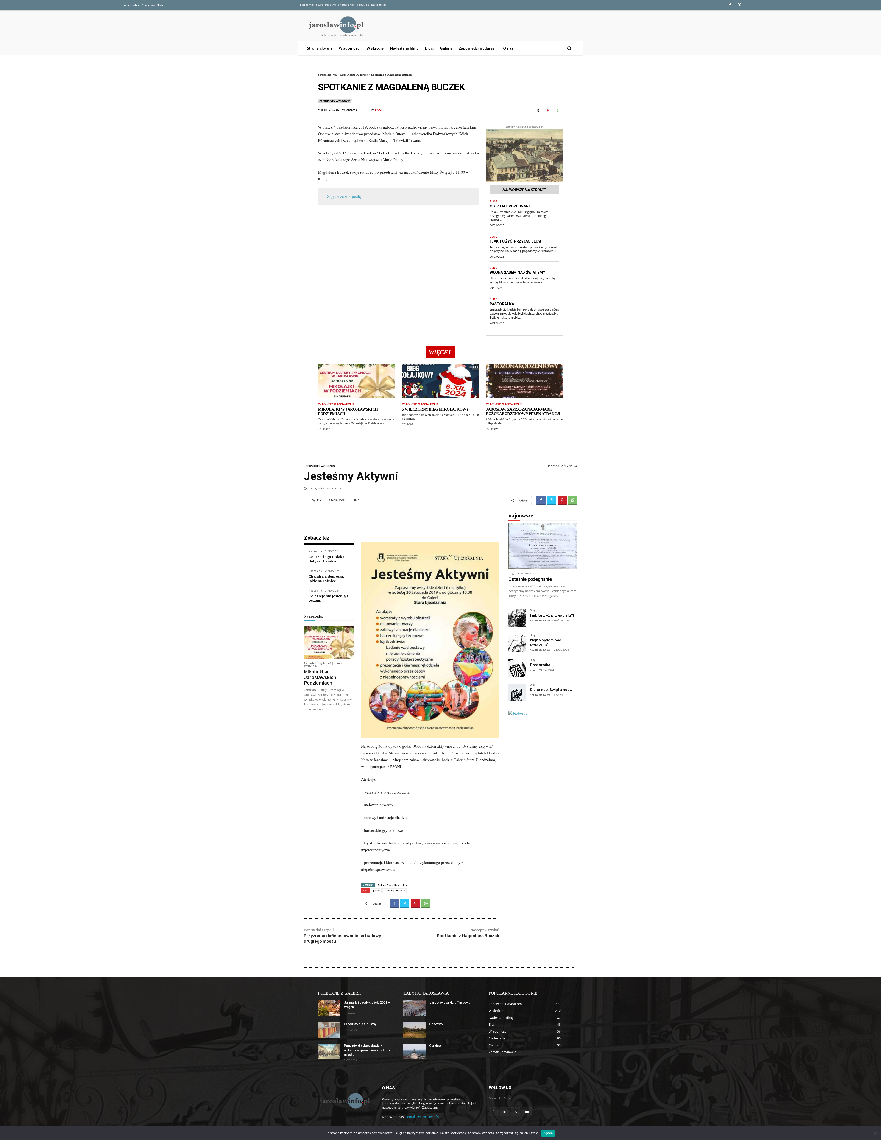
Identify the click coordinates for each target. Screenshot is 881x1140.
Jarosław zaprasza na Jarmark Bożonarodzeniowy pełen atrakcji (523, 411)
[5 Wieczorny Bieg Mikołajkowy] (440, 381)
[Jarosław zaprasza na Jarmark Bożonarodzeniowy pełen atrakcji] (524, 381)
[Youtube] (527, 1111)
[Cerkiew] (414, 1051)
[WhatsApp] (558, 110)
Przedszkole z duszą (360, 1024)
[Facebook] (730, 5)
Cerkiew (435, 1046)
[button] (569, 48)
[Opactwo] (414, 1030)
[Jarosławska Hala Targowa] (414, 1008)
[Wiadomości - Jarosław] (344, 1100)
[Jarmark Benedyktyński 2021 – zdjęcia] (329, 1008)
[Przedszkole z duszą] (329, 1030)
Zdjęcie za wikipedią (344, 196)
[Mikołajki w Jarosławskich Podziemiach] (356, 381)
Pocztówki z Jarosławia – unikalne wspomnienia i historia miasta (367, 1050)
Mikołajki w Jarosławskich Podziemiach (348, 411)
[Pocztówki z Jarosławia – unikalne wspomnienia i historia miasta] (329, 1051)
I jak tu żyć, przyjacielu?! (515, 241)
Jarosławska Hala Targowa (449, 1002)
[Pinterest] (547, 110)
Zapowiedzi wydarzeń (354, 74)
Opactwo (436, 1024)
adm (378, 110)
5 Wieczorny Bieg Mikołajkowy (435, 409)
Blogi (494, 201)
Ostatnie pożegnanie (511, 206)
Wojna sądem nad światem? (517, 272)
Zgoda (548, 1133)
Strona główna (327, 74)
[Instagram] (504, 1111)
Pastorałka (502, 304)
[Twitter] (739, 5)
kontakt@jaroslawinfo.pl (424, 1117)
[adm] (367, 110)
